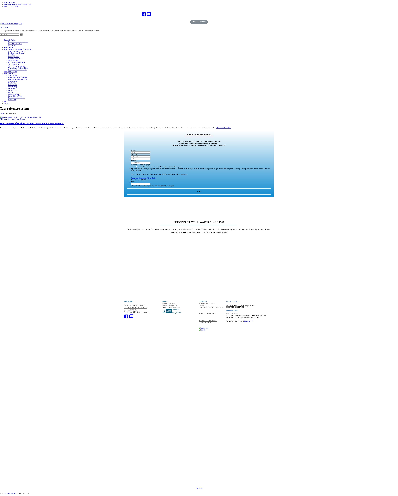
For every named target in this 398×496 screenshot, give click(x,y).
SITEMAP (199, 488)
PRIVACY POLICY (206, 323)
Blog (201, 305)
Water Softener (20, 119)
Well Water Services (171, 307)
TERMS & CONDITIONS (208, 321)
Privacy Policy (151, 178)
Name (133, 150)
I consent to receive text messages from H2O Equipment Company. (160, 167)
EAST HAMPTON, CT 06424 (135, 308)
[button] (15, 40)
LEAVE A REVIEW (11, 6)
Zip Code (134, 154)
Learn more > (248, 321)
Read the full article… (223, 128)
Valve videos (11, 119)
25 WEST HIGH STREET (134, 305)
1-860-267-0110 (9, 2)
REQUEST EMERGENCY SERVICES (17, 4)
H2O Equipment (5, 27)
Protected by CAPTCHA (139, 180)
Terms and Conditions (138, 178)
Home (2, 113)
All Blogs (3, 119)
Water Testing (168, 303)
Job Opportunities (207, 303)
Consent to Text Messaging (140, 165)
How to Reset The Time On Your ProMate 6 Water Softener (32, 123)
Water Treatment (170, 305)
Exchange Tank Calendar (211, 307)
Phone (133, 161)
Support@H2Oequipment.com (138, 312)
